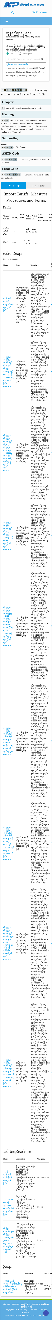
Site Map (6, 1304)
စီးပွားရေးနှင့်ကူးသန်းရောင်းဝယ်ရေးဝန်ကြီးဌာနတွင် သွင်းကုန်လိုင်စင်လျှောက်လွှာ (12, 1287)
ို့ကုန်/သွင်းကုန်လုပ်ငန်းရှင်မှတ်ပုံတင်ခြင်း (7, 1178)
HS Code (14, 54)
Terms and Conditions (40, 1304)
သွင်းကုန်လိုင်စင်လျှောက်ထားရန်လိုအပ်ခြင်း (8, 304)
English (35, 12)
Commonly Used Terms (21, 1304)
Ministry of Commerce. (29, 1310)
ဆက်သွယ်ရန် (26, 1307)
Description (27, 54)
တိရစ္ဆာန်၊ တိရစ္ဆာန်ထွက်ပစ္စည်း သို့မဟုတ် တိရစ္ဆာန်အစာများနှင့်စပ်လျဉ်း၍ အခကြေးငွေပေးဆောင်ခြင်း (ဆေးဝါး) (8, 371)
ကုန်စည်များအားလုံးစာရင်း (17, 65)
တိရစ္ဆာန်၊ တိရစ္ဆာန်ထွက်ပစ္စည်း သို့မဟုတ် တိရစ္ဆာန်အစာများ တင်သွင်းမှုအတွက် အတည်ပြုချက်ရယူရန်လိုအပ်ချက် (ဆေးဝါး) (8, 452)
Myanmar (43, 12)
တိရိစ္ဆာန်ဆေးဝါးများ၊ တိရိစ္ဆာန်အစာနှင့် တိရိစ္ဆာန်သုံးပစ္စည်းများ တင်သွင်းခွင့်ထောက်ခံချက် (8, 1240)
